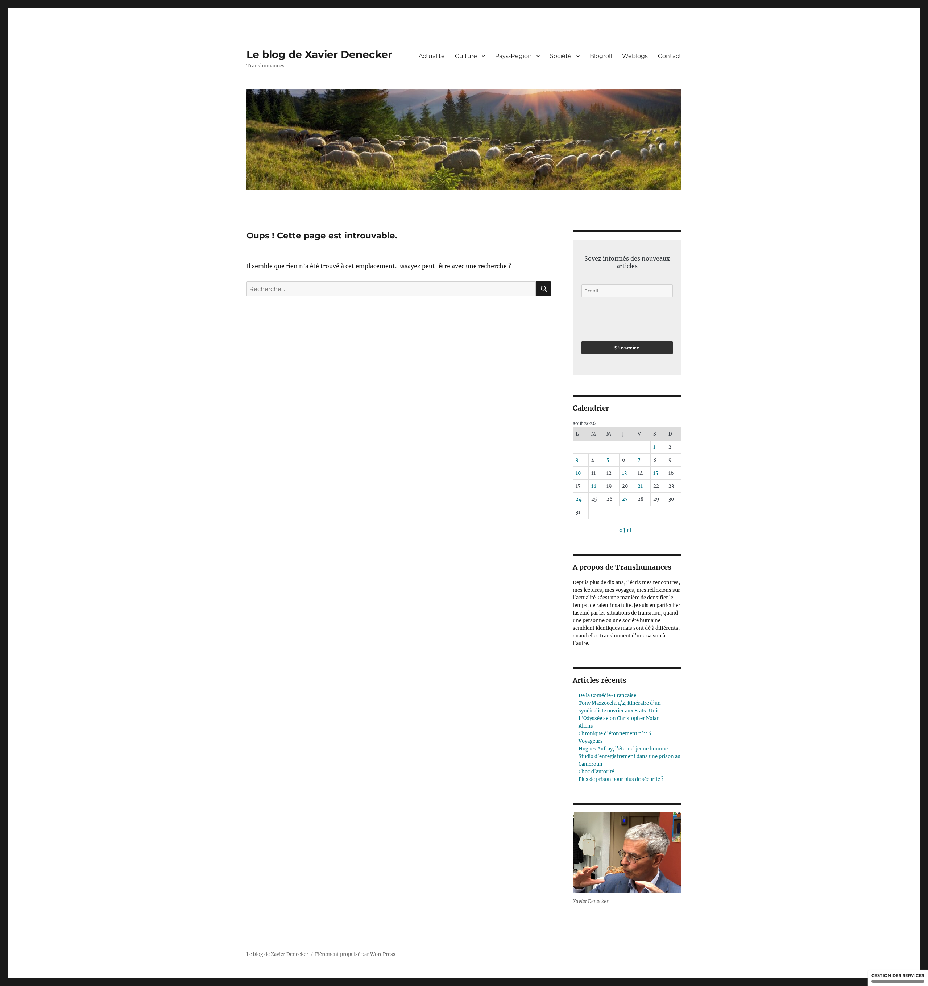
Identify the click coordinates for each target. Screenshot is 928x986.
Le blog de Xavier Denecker (319, 54)
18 (593, 486)
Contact (670, 56)
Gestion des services (897, 975)
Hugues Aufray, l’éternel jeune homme (623, 749)
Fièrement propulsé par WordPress (355, 954)
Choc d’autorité (596, 772)
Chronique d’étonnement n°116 (615, 734)
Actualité (432, 56)
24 (578, 499)
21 (640, 486)
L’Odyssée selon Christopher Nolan (619, 718)
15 (655, 473)
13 (624, 473)
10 (578, 473)
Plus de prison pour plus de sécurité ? (621, 779)
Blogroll (601, 56)
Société (561, 56)
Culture (466, 56)
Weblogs (635, 56)
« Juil (625, 530)
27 (625, 499)
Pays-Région (513, 56)
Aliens (586, 726)
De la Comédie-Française (607, 695)
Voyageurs (591, 741)
